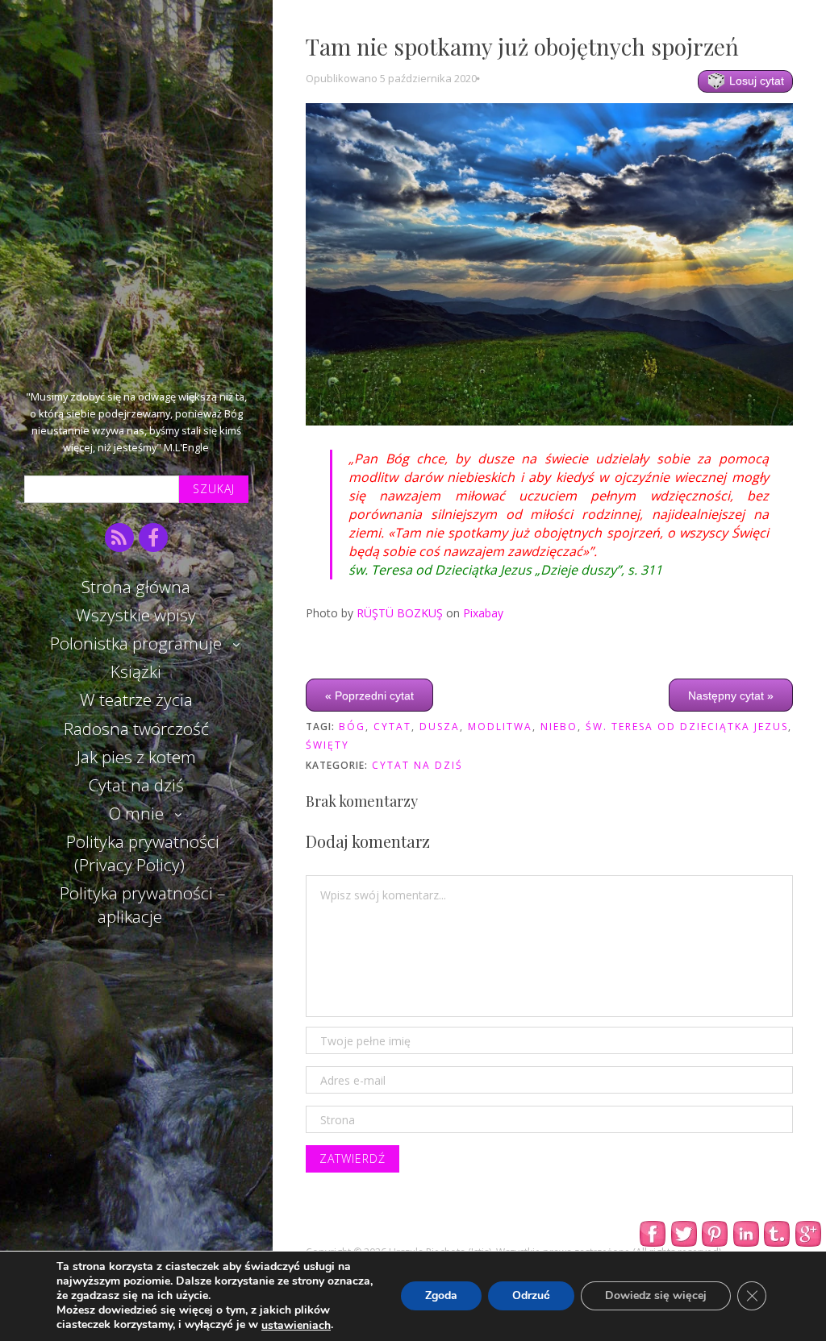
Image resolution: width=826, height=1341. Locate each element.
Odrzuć (531, 1296)
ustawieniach (296, 1325)
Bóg (352, 726)
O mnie (136, 813)
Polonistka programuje (136, 643)
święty (327, 745)
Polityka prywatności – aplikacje (142, 905)
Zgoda (441, 1296)
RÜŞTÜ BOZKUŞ (400, 613)
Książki (136, 671)
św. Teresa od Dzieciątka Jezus (687, 726)
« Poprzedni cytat (369, 695)
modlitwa (500, 726)
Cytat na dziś (136, 785)
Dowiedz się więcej (656, 1296)
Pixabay (483, 613)
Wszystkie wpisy (136, 615)
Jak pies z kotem (136, 756)
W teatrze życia (136, 699)
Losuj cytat (755, 80)
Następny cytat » (731, 695)
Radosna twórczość (136, 728)
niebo (559, 726)
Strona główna (135, 586)
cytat (392, 726)
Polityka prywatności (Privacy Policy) (142, 853)
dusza (439, 726)
